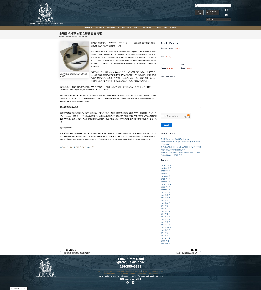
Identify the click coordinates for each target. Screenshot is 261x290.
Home (61, 36)
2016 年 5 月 (165, 222)
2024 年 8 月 (166, 171)
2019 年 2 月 (165, 209)
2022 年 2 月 (166, 190)
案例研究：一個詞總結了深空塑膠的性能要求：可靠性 (180, 152)
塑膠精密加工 (112, 28)
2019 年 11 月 (166, 198)
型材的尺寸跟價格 (108, 271)
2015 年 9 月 (165, 230)
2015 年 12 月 (166, 227)
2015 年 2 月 (165, 233)
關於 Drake (147, 28)
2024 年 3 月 (166, 182)
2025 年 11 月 (166, 165)
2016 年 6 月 (165, 219)
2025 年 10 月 (166, 168)
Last (182, 64)
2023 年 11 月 (166, 184)
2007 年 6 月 (165, 244)
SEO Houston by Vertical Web (130, 279)
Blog (159, 28)
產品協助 (125, 28)
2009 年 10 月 (166, 241)
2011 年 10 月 (166, 238)
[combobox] (213, 5)
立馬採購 (173, 28)
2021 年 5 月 (165, 192)
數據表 (145, 271)
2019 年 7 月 (165, 200)
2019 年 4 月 (165, 203)
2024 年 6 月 (166, 176)
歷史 (99, 271)
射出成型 (98, 28)
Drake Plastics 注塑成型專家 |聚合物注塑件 (128, 271)
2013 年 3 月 (165, 236)
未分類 (91, 147)
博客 (162, 271)
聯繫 (165, 28)
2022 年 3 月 (166, 187)
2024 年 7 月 (165, 173)
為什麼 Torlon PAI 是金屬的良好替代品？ (176, 139)
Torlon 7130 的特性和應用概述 (172, 155)
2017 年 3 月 (165, 217)
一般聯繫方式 (154, 271)
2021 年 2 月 (165, 195)
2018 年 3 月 (165, 211)
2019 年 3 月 (165, 206)
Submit (166, 125)
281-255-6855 (130, 266)
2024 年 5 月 (166, 179)
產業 (135, 28)
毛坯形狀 (86, 28)
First (162, 64)
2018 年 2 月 (165, 214)
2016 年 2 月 (165, 225)
